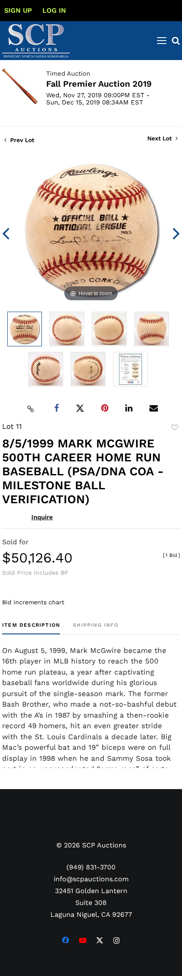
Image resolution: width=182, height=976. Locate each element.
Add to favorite (175, 427)
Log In (54, 10)
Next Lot (160, 138)
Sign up (18, 10)
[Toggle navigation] (162, 40)
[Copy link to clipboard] (31, 408)
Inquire (42, 517)
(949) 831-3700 (91, 867)
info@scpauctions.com (91, 879)
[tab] (31, 628)
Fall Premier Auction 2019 (99, 84)
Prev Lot (21, 140)
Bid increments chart (33, 602)
